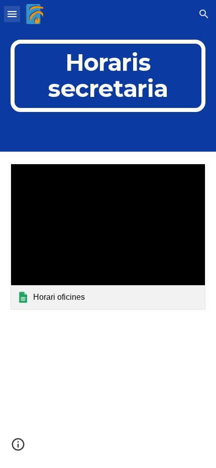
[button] (12, 14)
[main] (108, 76)
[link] (108, 237)
